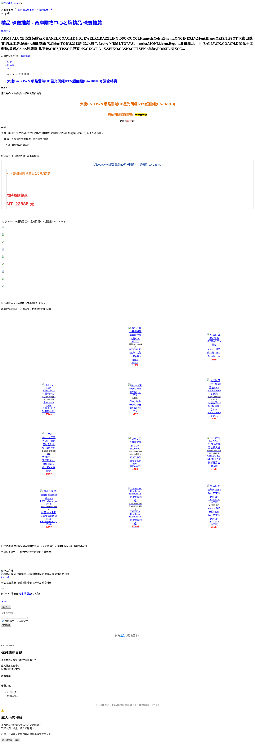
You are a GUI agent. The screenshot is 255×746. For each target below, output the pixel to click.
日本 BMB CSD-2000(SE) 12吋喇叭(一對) (48, 407)
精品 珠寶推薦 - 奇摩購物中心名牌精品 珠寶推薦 (51, 22)
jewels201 (6, 577)
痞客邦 (22, 593)
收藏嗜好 (25, 56)
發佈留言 (6, 625)
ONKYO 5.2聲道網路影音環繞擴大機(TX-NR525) (135, 356)
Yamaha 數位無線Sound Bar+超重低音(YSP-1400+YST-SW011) (214, 516)
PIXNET (105, 705)
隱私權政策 (144, 705)
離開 (17, 740)
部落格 (10, 65)
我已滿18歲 (7, 740)
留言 (29, 593)
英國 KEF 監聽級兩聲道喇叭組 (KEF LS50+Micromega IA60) (48, 518)
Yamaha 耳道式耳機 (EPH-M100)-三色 (214, 352)
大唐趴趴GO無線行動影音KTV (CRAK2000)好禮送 (214, 409)
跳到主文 (6, 31)
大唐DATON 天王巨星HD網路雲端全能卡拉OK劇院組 (48, 464)
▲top (3, 601)
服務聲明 (155, 705)
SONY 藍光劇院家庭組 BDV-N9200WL (135, 462)
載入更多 (6, 607)
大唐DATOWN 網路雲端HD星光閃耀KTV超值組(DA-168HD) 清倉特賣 (62, 81)
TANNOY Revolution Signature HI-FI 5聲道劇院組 (135, 517)
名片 (9, 69)
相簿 (9, 61)
